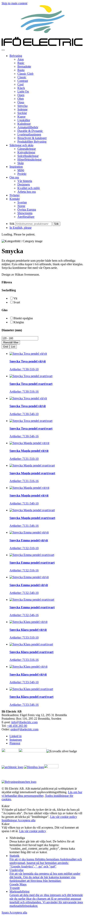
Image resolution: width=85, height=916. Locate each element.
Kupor (21, 116)
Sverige (22, 202)
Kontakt (14, 198)
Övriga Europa (26, 209)
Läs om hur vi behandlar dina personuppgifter (42, 793)
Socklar (22, 113)
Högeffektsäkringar (29, 159)
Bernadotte (24, 66)
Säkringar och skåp (21, 145)
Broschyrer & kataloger (32, 138)
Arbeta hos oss (26, 191)
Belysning (15, 55)
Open (20, 95)
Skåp (20, 163)
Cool (20, 84)
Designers (23, 184)
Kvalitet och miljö (28, 188)
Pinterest (14, 743)
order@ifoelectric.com (24, 729)
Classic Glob (25, 73)
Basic (20, 63)
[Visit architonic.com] (12, 767)
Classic (21, 77)
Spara (5, 912)
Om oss (14, 177)
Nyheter (14, 195)
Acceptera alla (26, 820)
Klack (21, 88)
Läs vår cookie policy (63, 816)
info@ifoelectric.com (24, 722)
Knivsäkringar (26, 152)
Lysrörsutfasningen (29, 134)
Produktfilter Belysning (31, 141)
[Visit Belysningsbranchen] (19, 781)
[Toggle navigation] (3, 50)
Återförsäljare (25, 216)
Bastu (21, 70)
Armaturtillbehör (27, 127)
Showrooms (24, 213)
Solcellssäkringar (28, 156)
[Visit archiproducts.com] (32, 751)
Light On (23, 91)
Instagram (15, 739)
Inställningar (10, 820)
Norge (21, 206)
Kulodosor (24, 123)
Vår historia (24, 181)
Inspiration (16, 166)
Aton (20, 59)
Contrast (22, 80)
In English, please (20, 227)
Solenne (22, 109)
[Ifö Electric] (42, 45)
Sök (11, 223)
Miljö (20, 170)
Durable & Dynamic (30, 131)
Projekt (21, 173)
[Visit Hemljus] (34, 767)
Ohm (20, 98)
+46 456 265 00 (17, 725)
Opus (20, 102)
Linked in (15, 736)
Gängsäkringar (26, 148)
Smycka (22, 105)
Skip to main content (14, 3)
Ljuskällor (23, 120)
